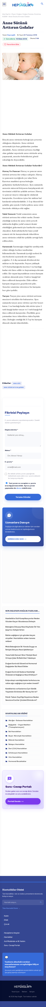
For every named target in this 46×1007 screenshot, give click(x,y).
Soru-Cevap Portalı (12, 945)
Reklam (24, 992)
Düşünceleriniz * (11, 430)
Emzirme (37, 14)
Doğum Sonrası (28, 14)
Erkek (6, 920)
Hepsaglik (11, 35)
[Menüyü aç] (4, 4)
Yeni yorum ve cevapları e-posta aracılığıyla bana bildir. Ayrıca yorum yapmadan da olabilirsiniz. (20, 485)
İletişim (32, 992)
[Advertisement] (23, 107)
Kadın (6, 916)
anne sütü (16, 383)
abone (18, 488)
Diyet (14, 14)
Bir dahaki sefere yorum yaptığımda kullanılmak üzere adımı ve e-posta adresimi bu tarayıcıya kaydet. (24, 476)
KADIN (4, 16)
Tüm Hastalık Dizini (11, 908)
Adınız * (8, 450)
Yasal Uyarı (16, 992)
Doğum (19, 14)
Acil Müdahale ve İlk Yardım (14, 941)
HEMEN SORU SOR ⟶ (17, 539)
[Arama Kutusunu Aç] (42, 4)
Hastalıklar (8, 937)
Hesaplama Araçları (12, 933)
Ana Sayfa (6, 14)
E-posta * (9, 462)
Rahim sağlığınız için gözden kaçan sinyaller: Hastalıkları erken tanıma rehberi (20, 638)
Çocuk (6, 924)
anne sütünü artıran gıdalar (14, 387)
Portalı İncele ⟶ (15, 801)
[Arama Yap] (41, 902)
